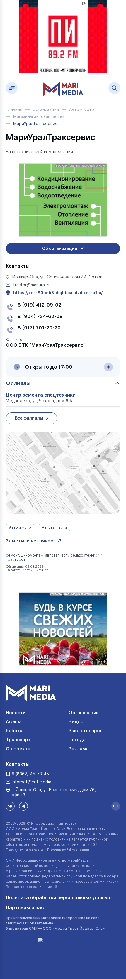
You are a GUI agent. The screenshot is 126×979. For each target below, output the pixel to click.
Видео (76, 721)
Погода (77, 740)
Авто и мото (20, 527)
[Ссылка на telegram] (23, 806)
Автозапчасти (54, 527)
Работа (14, 730)
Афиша (14, 721)
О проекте (18, 749)
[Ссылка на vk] (10, 806)
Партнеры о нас (25, 907)
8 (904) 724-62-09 (40, 316)
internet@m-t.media (31, 781)
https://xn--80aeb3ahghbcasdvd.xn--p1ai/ (58, 292)
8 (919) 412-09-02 (39, 305)
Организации (84, 713)
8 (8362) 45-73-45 (30, 773)
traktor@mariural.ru (32, 285)
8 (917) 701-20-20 (39, 328)
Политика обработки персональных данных (58, 897)
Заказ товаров (86, 730)
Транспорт (18, 740)
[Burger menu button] (12, 88)
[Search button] (114, 88)
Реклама (78, 749)
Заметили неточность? (34, 541)
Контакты (18, 764)
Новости (15, 713)
